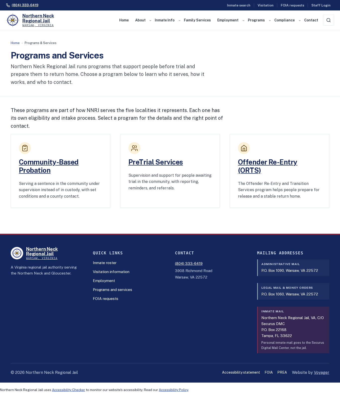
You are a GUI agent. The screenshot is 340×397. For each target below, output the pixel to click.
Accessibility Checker (68, 390)
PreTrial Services (155, 162)
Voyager (321, 372)
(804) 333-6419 (189, 263)
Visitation (266, 5)
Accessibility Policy (173, 390)
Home (15, 43)
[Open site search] (328, 20)
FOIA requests (292, 5)
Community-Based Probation (49, 166)
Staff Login (321, 5)
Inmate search (238, 5)
